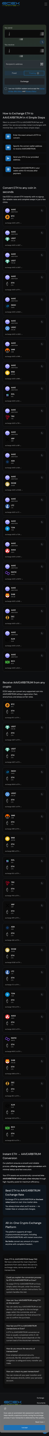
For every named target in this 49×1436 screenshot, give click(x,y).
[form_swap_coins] (42, 42)
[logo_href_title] (11, 4)
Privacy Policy (31, 91)
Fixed (14, 73)
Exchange (40, 1398)
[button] (38, 73)
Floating (32, 73)
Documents (41, 1403)
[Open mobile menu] (45, 4)
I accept (25, 1428)
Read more (39, 1422)
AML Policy (18, 91)
